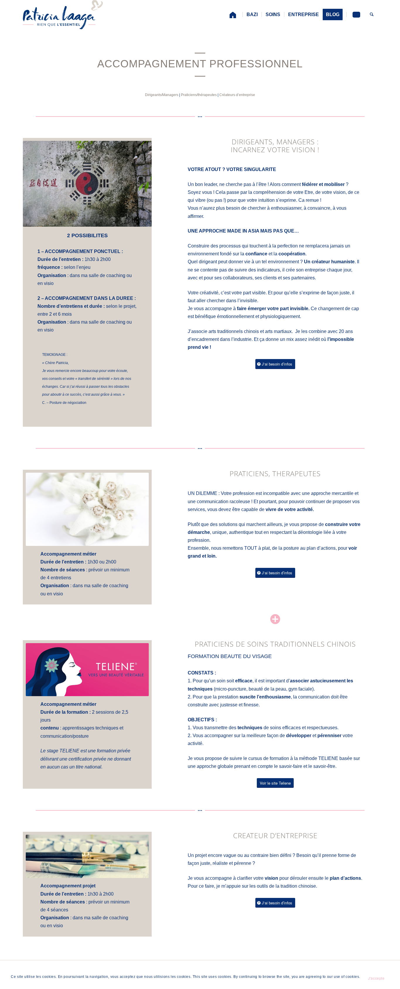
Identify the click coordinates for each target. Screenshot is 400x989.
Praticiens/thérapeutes (199, 95)
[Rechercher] (371, 14)
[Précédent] (133, 352)
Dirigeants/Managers (161, 95)
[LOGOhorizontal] (63, 14)
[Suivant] (146, 352)
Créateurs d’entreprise (237, 95)
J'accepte (376, 978)
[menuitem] (232, 14)
